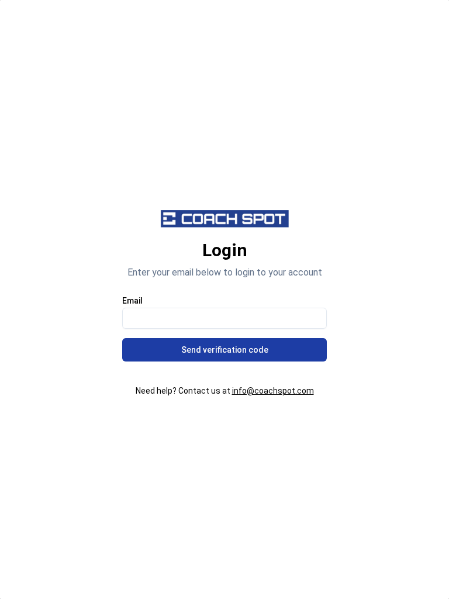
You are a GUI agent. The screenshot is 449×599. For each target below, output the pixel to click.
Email (132, 300)
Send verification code (224, 349)
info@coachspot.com (273, 390)
